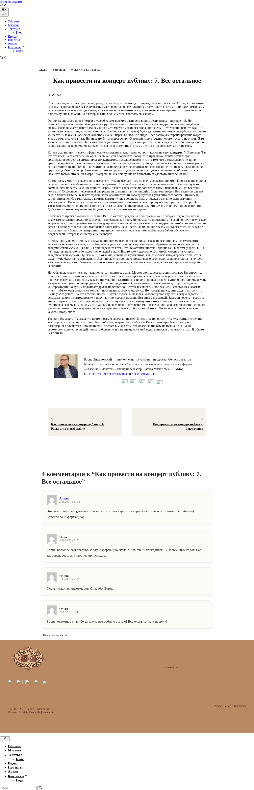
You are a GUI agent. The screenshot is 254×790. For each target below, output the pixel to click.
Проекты (14, 39)
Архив (12, 43)
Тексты (13, 29)
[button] (3, 5)
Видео (12, 36)
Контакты (14, 47)
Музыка (13, 25)
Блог (19, 32)
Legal (19, 50)
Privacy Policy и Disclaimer (230, 705)
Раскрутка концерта (85, 70)
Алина (64, 498)
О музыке (59, 70)
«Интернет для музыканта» (109, 373)
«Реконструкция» (143, 373)
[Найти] (40, 788)
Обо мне (13, 21)
